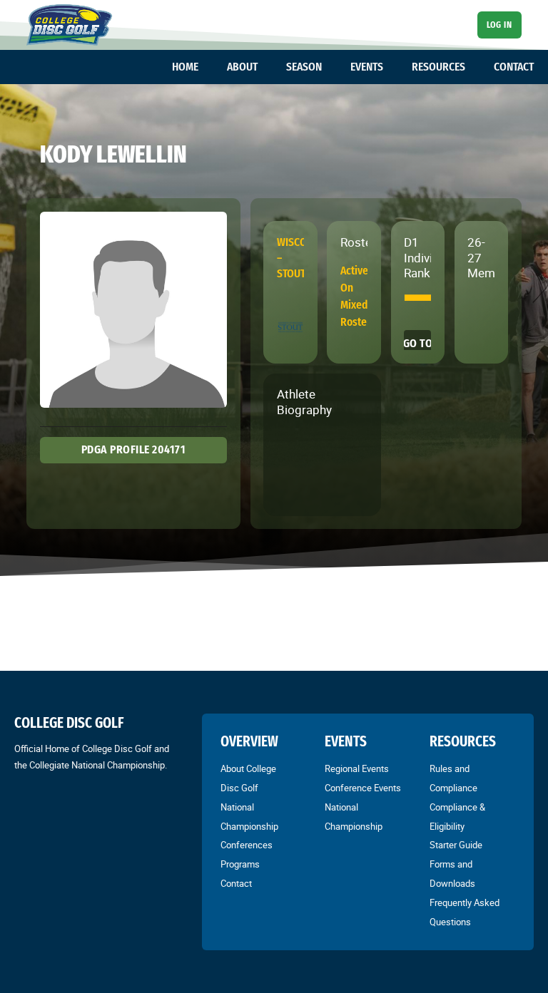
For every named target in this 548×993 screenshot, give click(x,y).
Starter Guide (456, 844)
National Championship (249, 817)
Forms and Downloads (452, 874)
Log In (499, 25)
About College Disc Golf (248, 778)
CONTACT (514, 66)
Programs (240, 864)
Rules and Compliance (453, 778)
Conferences (246, 844)
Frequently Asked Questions (464, 912)
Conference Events (363, 787)
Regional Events (357, 768)
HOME (185, 66)
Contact (236, 883)
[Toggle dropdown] (205, 67)
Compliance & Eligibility (457, 817)
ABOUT (242, 66)
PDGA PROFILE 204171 (133, 449)
